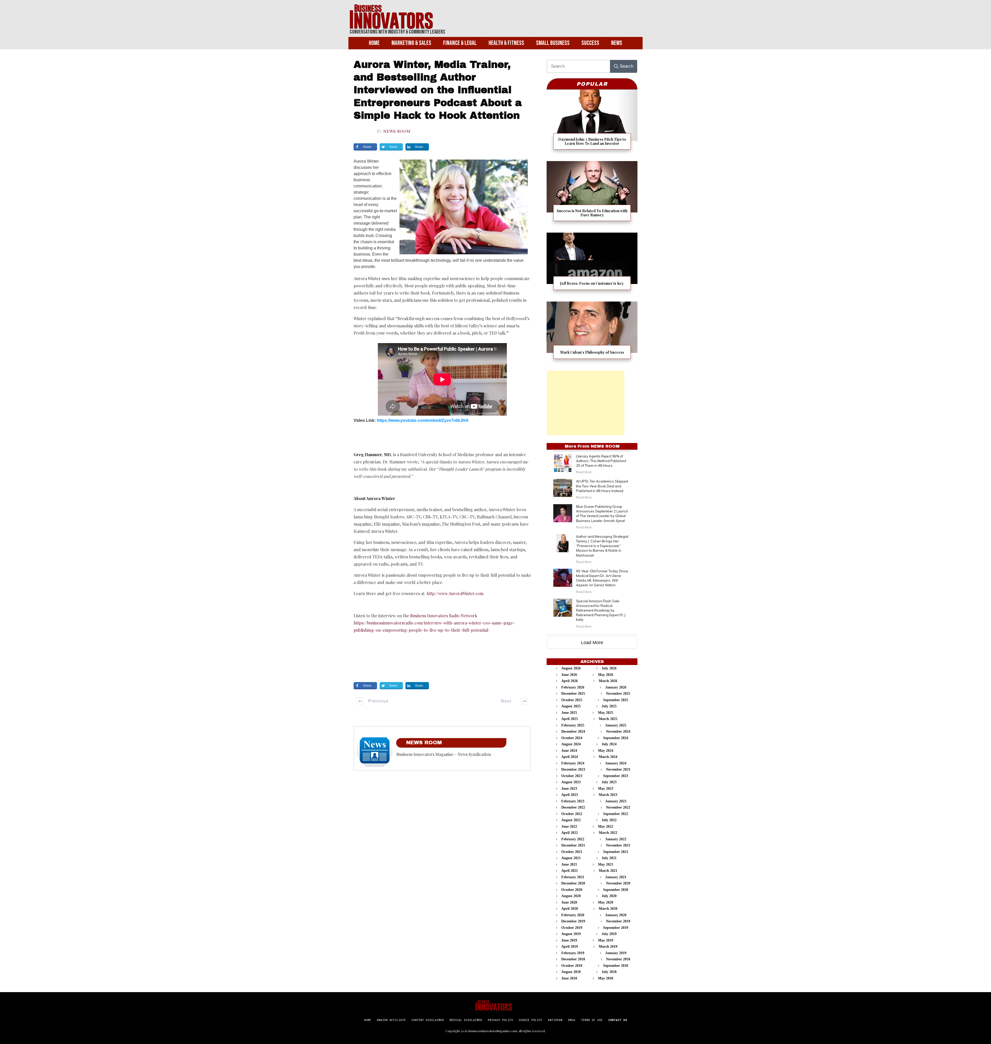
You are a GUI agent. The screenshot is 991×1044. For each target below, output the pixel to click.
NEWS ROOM (397, 131)
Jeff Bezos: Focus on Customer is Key (592, 264)
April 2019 (569, 946)
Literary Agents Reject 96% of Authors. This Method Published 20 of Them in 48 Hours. (601, 461)
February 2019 (572, 953)
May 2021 (605, 864)
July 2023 (609, 782)
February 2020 (572, 915)
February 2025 (572, 725)
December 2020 (573, 883)
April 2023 (569, 795)
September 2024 (615, 738)
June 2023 (569, 788)
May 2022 (605, 826)
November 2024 (618, 731)
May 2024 (605, 751)
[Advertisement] (585, 403)
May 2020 (605, 902)
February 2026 (572, 687)
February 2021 (572, 877)
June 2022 (569, 826)
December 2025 (573, 693)
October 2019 (571, 928)
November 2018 (618, 959)
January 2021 (615, 877)
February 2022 (572, 839)
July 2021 (609, 858)
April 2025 (569, 719)
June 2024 (569, 751)
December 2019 (573, 921)
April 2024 (569, 757)
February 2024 (572, 763)
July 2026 (609, 668)
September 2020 (615, 890)
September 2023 (615, 776)
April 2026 (569, 681)
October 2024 (571, 738)
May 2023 (605, 788)
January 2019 (615, 953)
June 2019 (569, 940)
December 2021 (573, 845)
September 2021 (615, 852)
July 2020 (609, 896)
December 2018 (573, 959)
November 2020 (618, 883)
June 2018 (569, 978)
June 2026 (569, 675)
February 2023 (572, 801)
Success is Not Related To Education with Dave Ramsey (592, 194)
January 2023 (615, 801)
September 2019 (615, 928)
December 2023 (573, 769)
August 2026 (571, 668)
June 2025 (569, 713)
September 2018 (615, 966)
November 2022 (618, 807)
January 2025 (615, 725)
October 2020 (571, 890)
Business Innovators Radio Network (443, 615)
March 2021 (608, 871)
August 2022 (571, 820)
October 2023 (571, 776)
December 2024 (573, 731)
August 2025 (571, 706)
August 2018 (571, 972)
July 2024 (609, 744)
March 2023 (608, 795)
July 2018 (609, 972)
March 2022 (608, 833)
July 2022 (609, 820)
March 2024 (608, 757)
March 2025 (608, 719)
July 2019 (609, 934)
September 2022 (615, 814)
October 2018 (571, 966)
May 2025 (605, 713)
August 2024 (571, 744)
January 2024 (615, 763)
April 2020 (569, 909)
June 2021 (569, 864)
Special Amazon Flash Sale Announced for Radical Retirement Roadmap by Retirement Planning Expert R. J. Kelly (601, 610)
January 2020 (615, 915)
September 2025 (615, 700)
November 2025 (618, 693)
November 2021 (618, 845)
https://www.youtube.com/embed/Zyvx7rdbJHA (423, 420)
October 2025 (571, 700)
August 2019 (571, 934)
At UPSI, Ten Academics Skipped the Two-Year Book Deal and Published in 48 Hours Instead (602, 486)
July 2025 (609, 706)
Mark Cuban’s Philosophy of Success (592, 333)
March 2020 (608, 909)
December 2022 (573, 807)
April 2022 (569, 833)
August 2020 (571, 896)
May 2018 (605, 978)
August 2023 (571, 782)
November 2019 (618, 921)
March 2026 (608, 681)
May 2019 (605, 940)
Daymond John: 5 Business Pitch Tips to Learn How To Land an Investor (592, 123)
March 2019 (608, 946)
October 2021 (571, 852)
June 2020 (569, 902)
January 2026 (615, 687)
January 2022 (615, 839)
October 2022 (571, 814)
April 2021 (569, 871)
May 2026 (605, 675)
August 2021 (571, 858)
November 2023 (618, 769)
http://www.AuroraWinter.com (455, 593)
